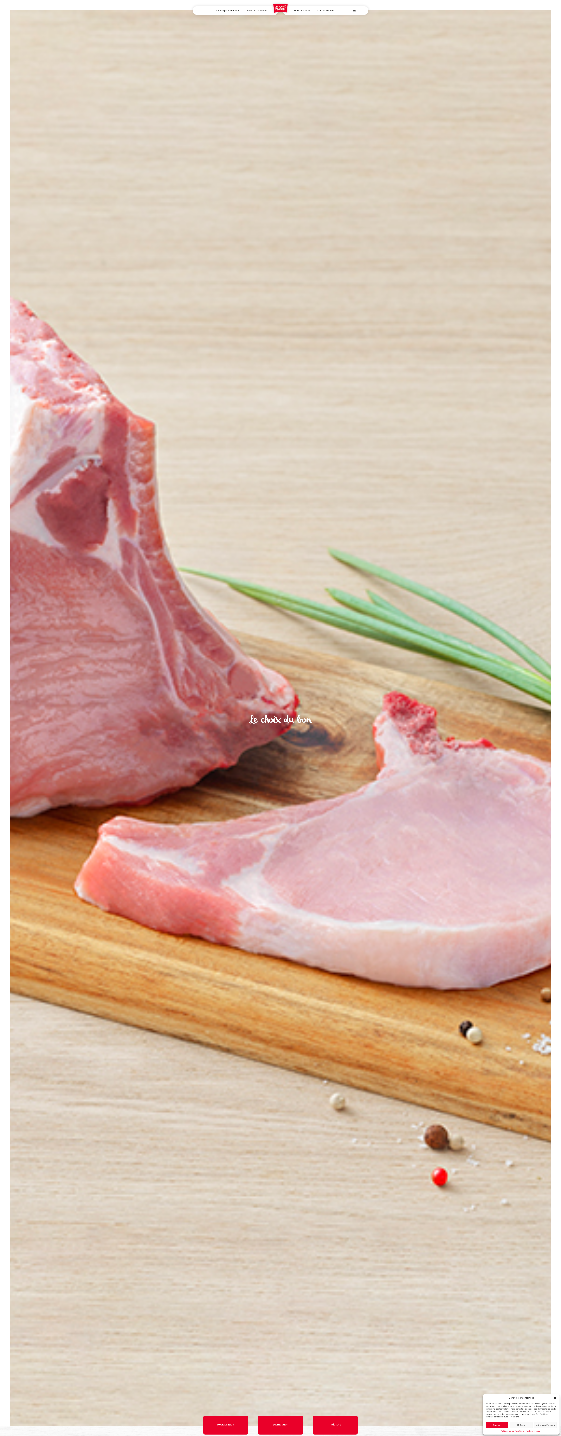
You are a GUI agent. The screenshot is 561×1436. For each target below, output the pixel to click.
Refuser (521, 1425)
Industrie (257, 23)
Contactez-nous (325, 10)
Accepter (497, 1425)
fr (354, 10)
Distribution (258, 18)
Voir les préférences (545, 1425)
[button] (555, 1398)
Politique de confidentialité (512, 1431)
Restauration (225, 1426)
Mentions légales (533, 1431)
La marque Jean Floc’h (227, 10)
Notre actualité (302, 10)
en (359, 10)
